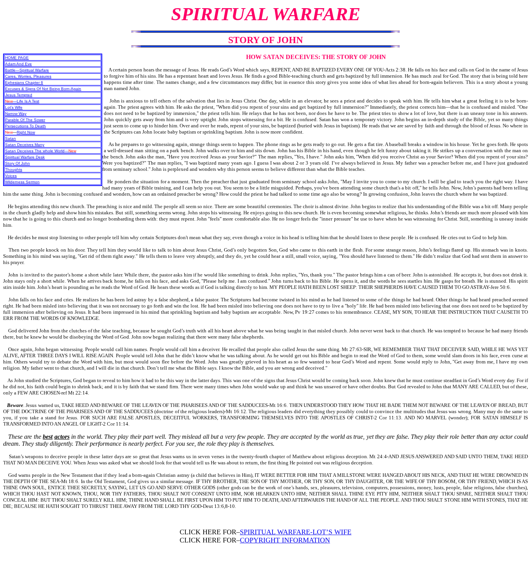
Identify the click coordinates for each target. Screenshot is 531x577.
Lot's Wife (14, 107)
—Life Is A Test (22, 101)
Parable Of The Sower (25, 120)
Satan (10, 138)
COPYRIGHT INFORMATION (285, 540)
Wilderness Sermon (22, 182)
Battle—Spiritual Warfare (27, 70)
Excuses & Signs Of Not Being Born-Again (43, 89)
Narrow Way (15, 113)
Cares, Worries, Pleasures (28, 76)
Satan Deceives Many (24, 145)
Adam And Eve (18, 64)
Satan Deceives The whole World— (40, 151)
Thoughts (13, 169)
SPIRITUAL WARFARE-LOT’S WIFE (295, 532)
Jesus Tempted (18, 95)
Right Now (26, 132)
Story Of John (17, 163)
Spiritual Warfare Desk (25, 157)
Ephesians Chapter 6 (24, 82)
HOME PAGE (17, 58)
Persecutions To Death (25, 126)
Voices (11, 176)
